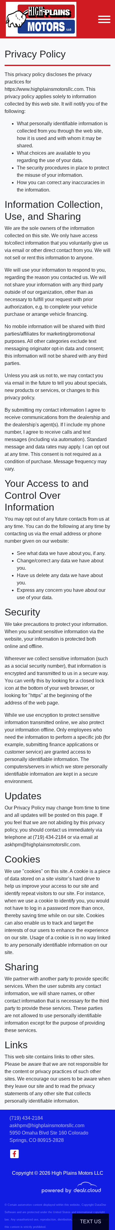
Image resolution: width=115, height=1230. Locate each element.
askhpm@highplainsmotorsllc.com (47, 1125)
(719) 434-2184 (26, 1118)
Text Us (90, 1221)
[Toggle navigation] (104, 19)
